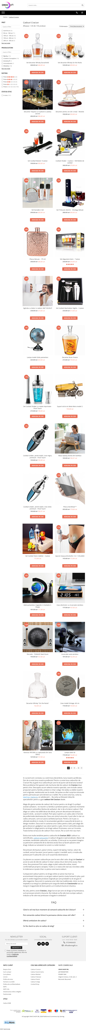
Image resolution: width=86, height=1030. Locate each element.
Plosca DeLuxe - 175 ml (38, 259)
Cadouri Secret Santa (37, 972)
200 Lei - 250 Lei (8, 41)
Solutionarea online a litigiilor (12, 992)
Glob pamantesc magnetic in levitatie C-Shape (38, 606)
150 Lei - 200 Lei (8, 38)
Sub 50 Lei (6, 31)
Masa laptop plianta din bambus (69, 456)
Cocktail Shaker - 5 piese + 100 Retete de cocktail (70, 162)
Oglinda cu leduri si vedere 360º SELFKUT (37, 308)
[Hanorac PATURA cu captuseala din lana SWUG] (38, 735)
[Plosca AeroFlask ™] (70, 488)
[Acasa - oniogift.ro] (12, 5)
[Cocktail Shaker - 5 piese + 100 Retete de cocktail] (70, 144)
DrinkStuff (6, 61)
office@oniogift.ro (70, 945)
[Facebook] (39, 944)
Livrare (5, 977)
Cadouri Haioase (36, 977)
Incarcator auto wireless (69, 654)
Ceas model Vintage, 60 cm (69, 703)
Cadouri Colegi (35, 982)
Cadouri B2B (7, 1003)
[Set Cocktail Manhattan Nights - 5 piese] (70, 291)
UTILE (5, 999)
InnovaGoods (7, 63)
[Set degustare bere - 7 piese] (70, 242)
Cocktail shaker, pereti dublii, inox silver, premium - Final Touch (37, 508)
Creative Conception (9, 58)
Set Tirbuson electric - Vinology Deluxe (69, 210)
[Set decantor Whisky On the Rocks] (70, 46)
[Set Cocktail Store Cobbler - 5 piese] (38, 539)
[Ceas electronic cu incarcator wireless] (70, 588)
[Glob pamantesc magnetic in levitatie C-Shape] (38, 588)
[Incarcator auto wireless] (70, 637)
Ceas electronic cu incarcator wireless (70, 605)
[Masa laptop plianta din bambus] (70, 438)
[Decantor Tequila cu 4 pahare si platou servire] (38, 94)
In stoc (5, 95)
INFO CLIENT (8, 965)
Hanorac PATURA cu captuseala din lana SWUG (37, 753)
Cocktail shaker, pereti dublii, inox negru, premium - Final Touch (37, 457)
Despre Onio (7, 969)
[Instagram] (47, 944)
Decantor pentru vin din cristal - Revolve (70, 112)
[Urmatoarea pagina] (81, 768)
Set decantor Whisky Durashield (37, 63)
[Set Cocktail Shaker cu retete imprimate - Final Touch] (38, 389)
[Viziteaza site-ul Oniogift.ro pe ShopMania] (9, 1022)
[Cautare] (82, 5)
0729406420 (71, 942)
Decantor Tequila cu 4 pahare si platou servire (37, 113)
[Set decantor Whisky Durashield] (38, 47)
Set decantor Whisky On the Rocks (70, 63)
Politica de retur (8, 979)
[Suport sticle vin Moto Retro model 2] (70, 389)
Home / (6, 17)
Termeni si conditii (8, 982)
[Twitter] (43, 944)
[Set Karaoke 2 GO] (38, 193)
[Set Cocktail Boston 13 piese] (38, 144)
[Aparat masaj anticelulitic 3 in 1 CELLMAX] (70, 539)
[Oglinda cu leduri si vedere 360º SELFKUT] (38, 291)
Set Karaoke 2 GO (38, 210)
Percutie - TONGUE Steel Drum (37, 654)
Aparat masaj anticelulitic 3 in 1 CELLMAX (69, 556)
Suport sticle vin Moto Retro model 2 (70, 406)
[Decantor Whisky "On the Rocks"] (38, 686)
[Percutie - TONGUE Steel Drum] (38, 637)
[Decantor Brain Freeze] (70, 340)
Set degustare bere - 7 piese (70, 259)
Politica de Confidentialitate (13, 955)
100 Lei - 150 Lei (8, 36)
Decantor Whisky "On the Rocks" (37, 703)
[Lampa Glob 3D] (70, 735)
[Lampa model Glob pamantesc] (38, 340)
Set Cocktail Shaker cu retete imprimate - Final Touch (37, 407)
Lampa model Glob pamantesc (37, 357)
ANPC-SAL (6, 989)
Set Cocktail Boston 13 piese (37, 161)
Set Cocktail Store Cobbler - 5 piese (37, 556)
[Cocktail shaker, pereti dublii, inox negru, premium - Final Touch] (38, 438)
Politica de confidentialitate (11, 984)
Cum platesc (7, 974)
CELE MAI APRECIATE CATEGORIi (43, 965)
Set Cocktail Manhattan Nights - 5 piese (70, 308)
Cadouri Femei (35, 979)
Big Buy (5, 56)
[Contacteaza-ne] (77, 13)
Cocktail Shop (35, 984)
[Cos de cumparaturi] (82, 13)
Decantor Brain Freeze (70, 357)
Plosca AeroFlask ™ (69, 507)
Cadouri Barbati (35, 974)
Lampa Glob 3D (69, 752)
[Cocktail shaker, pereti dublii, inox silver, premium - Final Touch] (38, 488)
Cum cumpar (7, 972)
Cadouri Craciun (36, 969)
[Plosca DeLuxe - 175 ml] (38, 242)
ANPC (5, 987)
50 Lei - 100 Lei (7, 33)
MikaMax (6, 66)
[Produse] (3, 13)
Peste (5, 77)
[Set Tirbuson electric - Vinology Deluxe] (70, 193)
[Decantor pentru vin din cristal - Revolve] (70, 94)
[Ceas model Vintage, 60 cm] (70, 686)
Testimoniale (7, 994)
